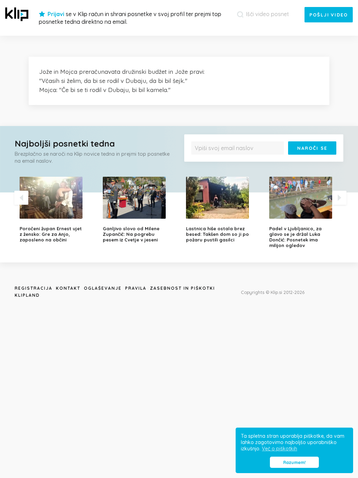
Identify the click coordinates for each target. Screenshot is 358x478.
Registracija (33, 288)
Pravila (135, 288)
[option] (56, 209)
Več (329, 159)
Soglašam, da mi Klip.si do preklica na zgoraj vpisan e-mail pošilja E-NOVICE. (264, 159)
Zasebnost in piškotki (182, 288)
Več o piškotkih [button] (279, 448)
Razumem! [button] (294, 462)
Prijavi (56, 13)
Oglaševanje (103, 288)
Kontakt (68, 288)
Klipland (27, 295)
